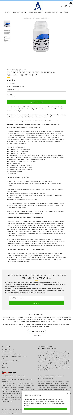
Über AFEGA (64, 12)
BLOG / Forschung (35, 12)
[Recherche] (69, 6)
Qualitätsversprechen (8, 352)
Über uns (4, 363)
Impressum (5, 367)
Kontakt (4, 365)
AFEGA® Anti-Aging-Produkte (16, 70)
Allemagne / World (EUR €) (8, 409)
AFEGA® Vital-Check (19, 12)
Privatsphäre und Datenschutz (10, 361)
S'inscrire (36, 303)
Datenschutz (36, 335)
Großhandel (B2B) (51, 12)
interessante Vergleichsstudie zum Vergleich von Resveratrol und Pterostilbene (35, 121)
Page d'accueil (27, 18)
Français (20, 409)
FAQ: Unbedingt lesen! (8, 349)
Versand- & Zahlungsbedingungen (11, 354)
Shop (7, 12)
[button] (11, 80)
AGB (3, 358)
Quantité (10, 94)
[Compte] (61, 6)
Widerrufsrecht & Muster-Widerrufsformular (14, 356)
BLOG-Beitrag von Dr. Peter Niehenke (48, 124)
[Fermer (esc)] (67, 393)
